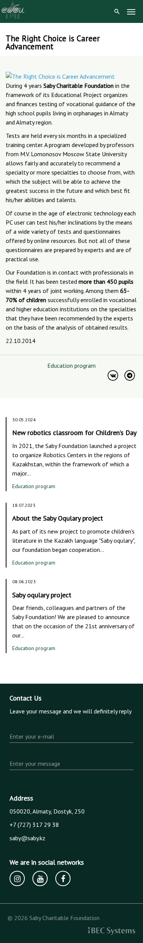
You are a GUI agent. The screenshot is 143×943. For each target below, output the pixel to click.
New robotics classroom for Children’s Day (74, 432)
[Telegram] (129, 375)
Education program (71, 365)
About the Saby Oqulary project (57, 518)
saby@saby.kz (27, 838)
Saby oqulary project (41, 594)
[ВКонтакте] (113, 375)
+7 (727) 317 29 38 (34, 824)
